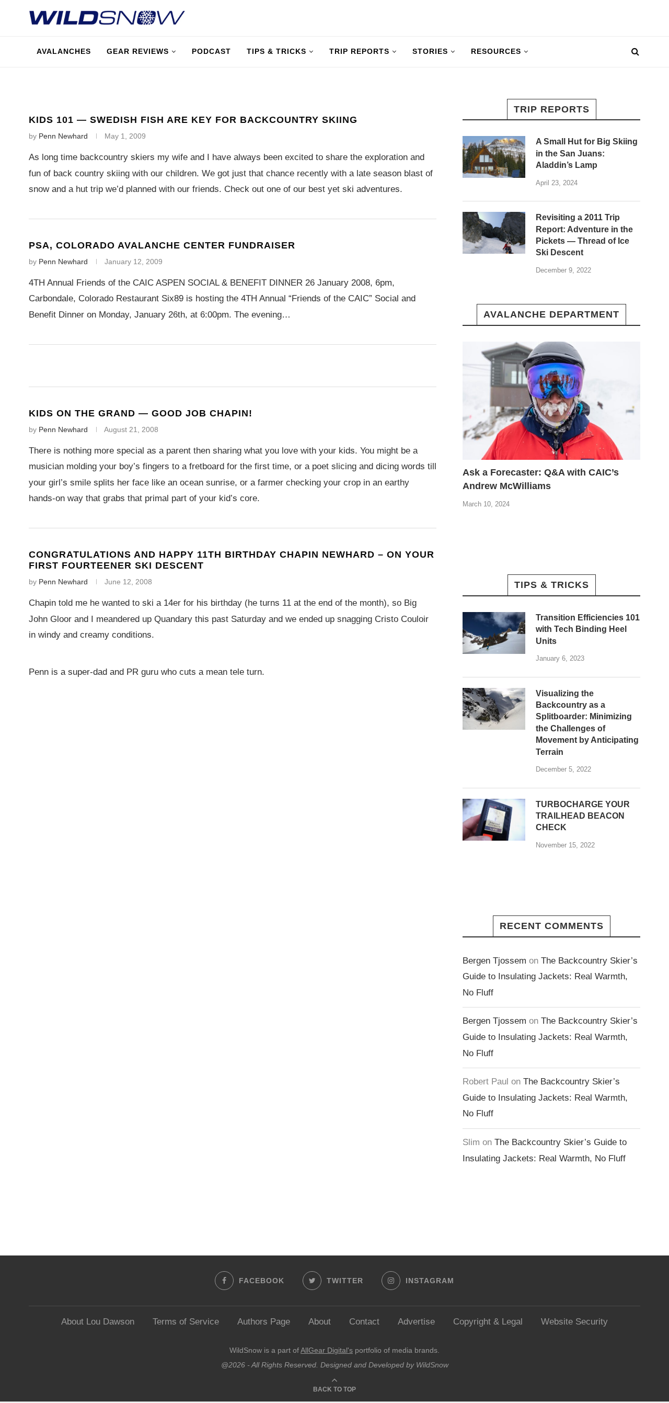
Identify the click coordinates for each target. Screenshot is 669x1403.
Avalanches (64, 51)
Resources (496, 51)
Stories (430, 51)
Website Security (574, 1322)
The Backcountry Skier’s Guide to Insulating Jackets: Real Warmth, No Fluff (550, 977)
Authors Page (263, 1322)
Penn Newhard (63, 136)
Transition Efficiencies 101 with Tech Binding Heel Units (588, 629)
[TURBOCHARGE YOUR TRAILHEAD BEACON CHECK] (494, 820)
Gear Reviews (138, 51)
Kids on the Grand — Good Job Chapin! (140, 413)
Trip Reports (359, 51)
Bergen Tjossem (494, 961)
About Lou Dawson (97, 1322)
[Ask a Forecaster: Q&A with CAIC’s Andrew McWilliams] (551, 401)
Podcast (211, 51)
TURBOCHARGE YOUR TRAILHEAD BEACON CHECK (583, 816)
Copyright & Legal (488, 1322)
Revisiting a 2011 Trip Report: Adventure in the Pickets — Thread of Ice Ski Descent (584, 235)
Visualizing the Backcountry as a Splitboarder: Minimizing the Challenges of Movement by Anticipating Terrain (587, 722)
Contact (364, 1322)
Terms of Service (186, 1322)
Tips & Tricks (276, 51)
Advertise (416, 1322)
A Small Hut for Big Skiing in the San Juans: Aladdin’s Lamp (587, 153)
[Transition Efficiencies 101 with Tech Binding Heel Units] (494, 633)
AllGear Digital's (327, 1350)
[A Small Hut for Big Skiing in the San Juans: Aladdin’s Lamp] (494, 157)
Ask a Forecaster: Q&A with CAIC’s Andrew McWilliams (541, 479)
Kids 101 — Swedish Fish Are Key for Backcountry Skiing (193, 120)
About (319, 1322)
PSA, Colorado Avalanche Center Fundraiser (162, 245)
